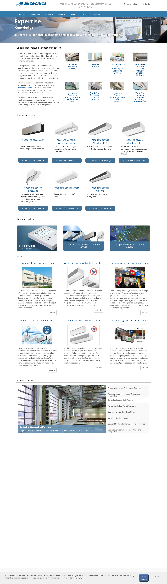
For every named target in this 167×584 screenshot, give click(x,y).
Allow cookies (144, 577)
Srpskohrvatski (131, 4)
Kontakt (97, 14)
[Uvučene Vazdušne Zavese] (94, 56)
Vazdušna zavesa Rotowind (33, 189)
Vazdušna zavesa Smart (66, 187)
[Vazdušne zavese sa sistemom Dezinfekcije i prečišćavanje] (140, 85)
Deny (157, 576)
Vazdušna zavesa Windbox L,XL (134, 141)
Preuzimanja (85, 14)
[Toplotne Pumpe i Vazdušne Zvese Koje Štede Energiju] (117, 85)
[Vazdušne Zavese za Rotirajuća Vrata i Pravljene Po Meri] (72, 85)
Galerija (72, 14)
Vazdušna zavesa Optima (100, 189)
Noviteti (48, 14)
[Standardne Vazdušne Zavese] (72, 56)
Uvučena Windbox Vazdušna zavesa (66, 141)
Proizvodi (21, 14)
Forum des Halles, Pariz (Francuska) (36, 427)
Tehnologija (35, 14)
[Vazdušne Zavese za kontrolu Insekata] (94, 85)
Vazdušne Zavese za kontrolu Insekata (94, 96)
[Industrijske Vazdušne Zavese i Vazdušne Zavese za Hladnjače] (140, 56)
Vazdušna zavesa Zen (33, 139)
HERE (80, 578)
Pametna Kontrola (25, 88)
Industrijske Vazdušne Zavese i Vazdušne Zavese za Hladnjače (139, 69)
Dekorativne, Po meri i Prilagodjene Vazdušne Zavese (117, 68)
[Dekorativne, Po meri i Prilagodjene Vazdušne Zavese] (117, 56)
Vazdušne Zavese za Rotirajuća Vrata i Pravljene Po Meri (72, 97)
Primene (60, 14)
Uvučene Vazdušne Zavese (94, 66)
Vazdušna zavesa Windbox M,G (100, 141)
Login (147, 4)
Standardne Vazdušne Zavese (72, 66)
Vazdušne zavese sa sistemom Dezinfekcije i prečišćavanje (140, 97)
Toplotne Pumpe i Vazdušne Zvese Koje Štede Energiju (117, 97)
